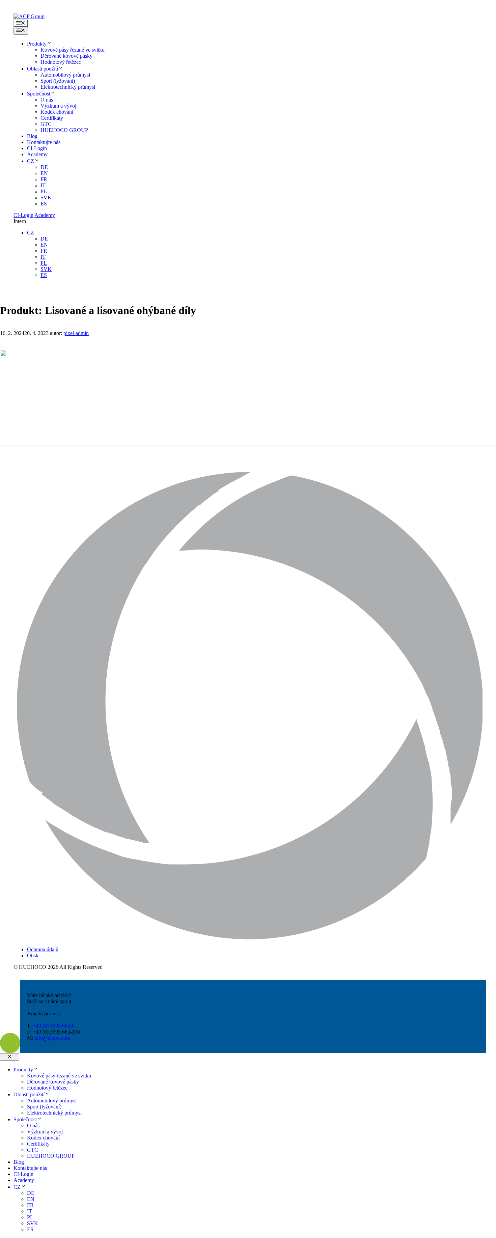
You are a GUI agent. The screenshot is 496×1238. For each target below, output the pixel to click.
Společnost (38, 93)
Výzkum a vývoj (58, 106)
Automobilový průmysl (65, 75)
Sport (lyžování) (57, 81)
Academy (37, 154)
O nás (46, 100)
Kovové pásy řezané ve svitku (72, 50)
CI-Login (37, 148)
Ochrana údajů (42, 949)
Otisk (32, 955)
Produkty (37, 44)
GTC (46, 124)
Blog (32, 136)
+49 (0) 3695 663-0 (54, 1026)
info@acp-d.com (52, 1038)
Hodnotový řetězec (60, 62)
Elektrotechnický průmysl (67, 87)
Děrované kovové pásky (66, 56)
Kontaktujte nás (43, 142)
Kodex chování (56, 112)
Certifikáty (51, 118)
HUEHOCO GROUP (64, 130)
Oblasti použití (42, 69)
